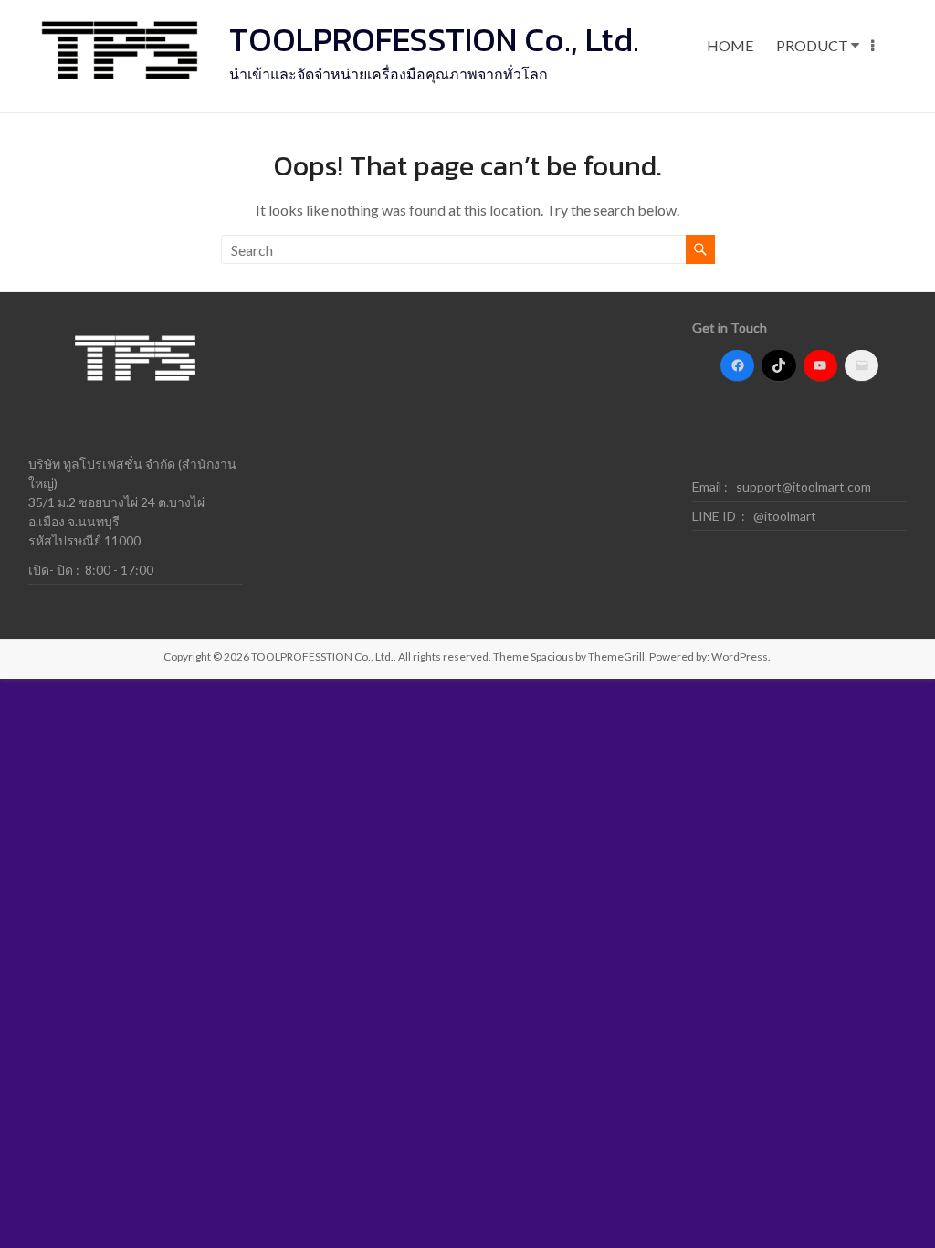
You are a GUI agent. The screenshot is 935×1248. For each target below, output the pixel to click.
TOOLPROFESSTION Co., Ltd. (434, 39)
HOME (730, 45)
